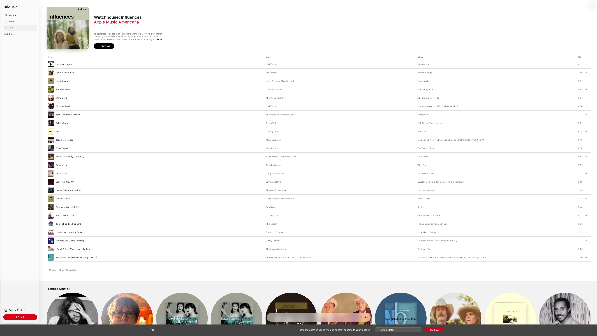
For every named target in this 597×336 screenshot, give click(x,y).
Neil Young (271, 64)
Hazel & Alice (423, 81)
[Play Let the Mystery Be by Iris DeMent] (51, 73)
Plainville (421, 131)
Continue (434, 330)
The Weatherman (425, 173)
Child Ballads (423, 156)
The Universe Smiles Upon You (432, 224)
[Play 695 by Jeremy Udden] (51, 131)
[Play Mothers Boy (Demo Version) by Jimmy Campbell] (51, 241)
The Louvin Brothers (276, 249)
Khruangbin (271, 224)
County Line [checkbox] (61, 165)
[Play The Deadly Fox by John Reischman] (51, 89)
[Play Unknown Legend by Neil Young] (51, 64)
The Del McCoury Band (277, 190)
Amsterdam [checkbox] (61, 173)
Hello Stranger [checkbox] (63, 81)
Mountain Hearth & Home (429, 215)
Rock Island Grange (426, 232)
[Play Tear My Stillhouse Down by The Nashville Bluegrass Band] (51, 115)
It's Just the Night (426, 190)
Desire (420, 207)
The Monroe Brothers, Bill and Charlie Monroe (288, 257)
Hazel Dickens (273, 81)
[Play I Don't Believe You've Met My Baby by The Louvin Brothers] (51, 249)
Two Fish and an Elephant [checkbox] (68, 224)
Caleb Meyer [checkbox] (62, 123)
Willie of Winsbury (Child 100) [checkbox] (70, 156)
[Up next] (361, 317)
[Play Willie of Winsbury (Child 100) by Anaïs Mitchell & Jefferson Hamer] (51, 157)
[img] (11, 7)
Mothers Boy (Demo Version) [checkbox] (70, 240)
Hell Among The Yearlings (429, 123)
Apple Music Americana (116, 22)
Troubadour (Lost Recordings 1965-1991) (437, 240)
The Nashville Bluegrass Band (280, 114)
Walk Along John (425, 89)
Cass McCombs (273, 165)
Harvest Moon (424, 64)
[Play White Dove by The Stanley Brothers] (51, 98)
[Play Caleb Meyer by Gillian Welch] (51, 123)
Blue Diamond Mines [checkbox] (66, 215)
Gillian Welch (272, 123)
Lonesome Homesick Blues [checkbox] (69, 232)
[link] (59, 289)
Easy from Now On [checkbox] (65, 182)
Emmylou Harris (273, 182)
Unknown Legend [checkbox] (64, 64)
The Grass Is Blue (425, 148)
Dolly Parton (272, 148)
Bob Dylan (271, 207)
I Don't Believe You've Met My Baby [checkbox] (73, 249)
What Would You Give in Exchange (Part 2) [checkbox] (76, 257)
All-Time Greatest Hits (428, 98)
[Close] (152, 330)
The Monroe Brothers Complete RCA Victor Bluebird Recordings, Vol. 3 (451, 257)
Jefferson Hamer (289, 156)
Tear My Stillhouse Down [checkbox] (68, 114)
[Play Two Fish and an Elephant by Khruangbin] (51, 224)
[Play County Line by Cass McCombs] (51, 165)
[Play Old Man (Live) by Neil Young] (51, 106)
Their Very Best (424, 249)
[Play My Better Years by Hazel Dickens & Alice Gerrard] (51, 199)
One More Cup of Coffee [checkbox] (68, 207)
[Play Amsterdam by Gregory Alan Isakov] (51, 173)
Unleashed (422, 114)
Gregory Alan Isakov (275, 173)
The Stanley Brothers (276, 98)
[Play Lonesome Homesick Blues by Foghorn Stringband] (51, 232)
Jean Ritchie (272, 215)
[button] (20, 15)
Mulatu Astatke (273, 140)
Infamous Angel (425, 72)
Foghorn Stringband (275, 232)
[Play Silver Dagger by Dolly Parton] (51, 148)
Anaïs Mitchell (273, 156)
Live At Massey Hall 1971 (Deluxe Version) (437, 106)
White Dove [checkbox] (61, 98)
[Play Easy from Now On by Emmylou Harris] (51, 182)
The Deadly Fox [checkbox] (63, 89)
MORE (159, 40)
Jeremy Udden (273, 131)
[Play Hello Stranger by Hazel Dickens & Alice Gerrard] (51, 81)
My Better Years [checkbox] (64, 198)
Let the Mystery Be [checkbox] (65, 72)
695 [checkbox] (58, 131)
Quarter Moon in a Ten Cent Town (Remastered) (440, 182)
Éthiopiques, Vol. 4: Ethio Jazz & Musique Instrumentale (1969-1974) (450, 140)
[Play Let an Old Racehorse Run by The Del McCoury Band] (51, 190)
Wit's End (421, 165)
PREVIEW (579, 64)
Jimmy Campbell (274, 240)
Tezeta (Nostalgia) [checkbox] (65, 140)
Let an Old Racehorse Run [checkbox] (68, 190)
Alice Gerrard (287, 81)
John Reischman (274, 89)
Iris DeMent (271, 72)
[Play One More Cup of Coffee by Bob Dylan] (51, 207)
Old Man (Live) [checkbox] (63, 106)
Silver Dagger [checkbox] (62, 148)
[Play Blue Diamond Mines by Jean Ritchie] (51, 215)
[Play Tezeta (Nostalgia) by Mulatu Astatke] (51, 140)
